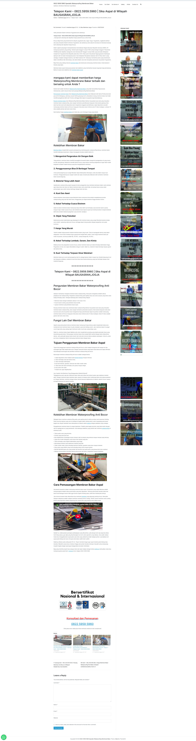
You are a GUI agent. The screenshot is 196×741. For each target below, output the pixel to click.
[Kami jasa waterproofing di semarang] (131, 272)
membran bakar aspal (77, 70)
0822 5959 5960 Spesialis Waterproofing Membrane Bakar (74, 3)
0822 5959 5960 (82, 624)
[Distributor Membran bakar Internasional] (131, 41)
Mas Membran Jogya (86, 27)
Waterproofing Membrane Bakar (78, 88)
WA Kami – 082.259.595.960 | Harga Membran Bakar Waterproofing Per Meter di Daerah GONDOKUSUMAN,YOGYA (94, 664)
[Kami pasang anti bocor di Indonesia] (131, 388)
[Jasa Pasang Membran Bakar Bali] (131, 88)
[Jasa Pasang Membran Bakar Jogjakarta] (131, 249)
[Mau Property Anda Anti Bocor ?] (131, 365)
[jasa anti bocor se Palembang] (131, 411)
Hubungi (71, 551)
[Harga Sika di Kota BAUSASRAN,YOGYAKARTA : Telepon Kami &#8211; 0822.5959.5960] (82, 640)
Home (100, 4)
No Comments (57, 27)
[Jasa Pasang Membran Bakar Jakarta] (131, 157)
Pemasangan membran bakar (61, 94)
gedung (89, 423)
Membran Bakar (58, 150)
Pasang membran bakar (60, 101)
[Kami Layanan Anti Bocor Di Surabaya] (131, 226)
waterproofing (105, 428)
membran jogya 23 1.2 (72, 27)
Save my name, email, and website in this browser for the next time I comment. (75, 724)
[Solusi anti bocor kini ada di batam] (131, 319)
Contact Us (135, 4)
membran (84, 496)
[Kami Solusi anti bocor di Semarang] (131, 342)
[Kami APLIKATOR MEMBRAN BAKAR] (131, 203)
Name (55, 704)
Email (55, 711)
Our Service (115, 4)
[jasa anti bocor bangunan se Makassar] (131, 434)
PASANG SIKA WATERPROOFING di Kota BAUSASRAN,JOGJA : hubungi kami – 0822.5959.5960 (62, 647)
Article (128, 4)
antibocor (97, 549)
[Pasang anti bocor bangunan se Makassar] (131, 296)
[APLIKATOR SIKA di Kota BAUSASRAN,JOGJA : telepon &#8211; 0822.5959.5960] (102, 640)
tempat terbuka (79, 357)
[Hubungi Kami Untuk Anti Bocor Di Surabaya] (131, 134)
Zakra (116, 739)
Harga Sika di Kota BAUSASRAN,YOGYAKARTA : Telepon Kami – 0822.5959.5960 (81, 647)
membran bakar (74, 63)
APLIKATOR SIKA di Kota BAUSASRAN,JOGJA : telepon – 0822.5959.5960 (100, 647)
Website (56, 718)
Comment (56, 682)
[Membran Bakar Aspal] (131, 64)
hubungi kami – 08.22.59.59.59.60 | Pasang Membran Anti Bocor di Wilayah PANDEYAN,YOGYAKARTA (65, 664)
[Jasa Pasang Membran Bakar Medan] (131, 111)
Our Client (107, 4)
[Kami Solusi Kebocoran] (131, 180)
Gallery (123, 4)
